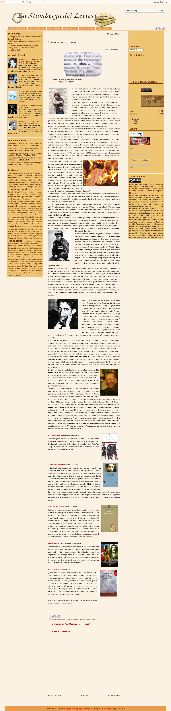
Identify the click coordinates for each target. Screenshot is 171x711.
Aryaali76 (38, 178)
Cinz (9, 184)
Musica (34, 224)
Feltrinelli (12, 201)
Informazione (38, 208)
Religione (29, 241)
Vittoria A (26, 273)
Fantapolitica (37, 197)
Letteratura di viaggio (34, 215)
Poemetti (19, 233)
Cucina (31, 190)
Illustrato (39, 203)
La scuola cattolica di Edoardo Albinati (23, 46)
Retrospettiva (13, 243)
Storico (25, 266)
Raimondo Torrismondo (33, 238)
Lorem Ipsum (30, 219)
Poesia (25, 233)
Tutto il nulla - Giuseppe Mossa (30, 91)
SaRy (33, 245)
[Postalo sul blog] (54, 616)
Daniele (10, 192)
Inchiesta (33, 206)
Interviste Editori (28, 210)
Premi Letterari (14, 236)
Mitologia (11, 224)
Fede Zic (38, 199)
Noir (9, 231)
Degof (17, 192)
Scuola (29, 248)
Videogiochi (11, 273)
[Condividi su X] (56, 616)
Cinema (39, 182)
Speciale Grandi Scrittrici (18, 252)
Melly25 (39, 221)
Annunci (18, 175)
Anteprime (28, 175)
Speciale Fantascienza (34, 250)
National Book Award (22, 229)
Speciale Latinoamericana (32, 257)
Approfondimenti (14, 178)
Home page (83, 696)
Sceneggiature (21, 248)
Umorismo (33, 268)
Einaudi (69, 619)
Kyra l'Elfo (38, 213)
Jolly (30, 213)
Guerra (17, 204)
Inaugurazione (23, 206)
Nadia (40, 224)
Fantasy (27, 199)
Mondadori (88, 619)
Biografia (11, 182)
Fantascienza (14, 199)
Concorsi (21, 187)
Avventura (38, 180)
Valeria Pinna (31, 271)
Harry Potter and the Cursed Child (21, 48)
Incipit (40, 206)
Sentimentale (37, 248)
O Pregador (97, 709)
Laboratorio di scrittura (16, 215)
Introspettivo (22, 213)
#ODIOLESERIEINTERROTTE (16, 173)
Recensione (15, 240)
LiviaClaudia (20, 219)
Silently (15, 250)
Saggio (39, 246)
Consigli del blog (34, 187)
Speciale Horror (36, 252)
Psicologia (24, 236)
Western (39, 273)
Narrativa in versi (26, 226)
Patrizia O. (12, 234)
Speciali (38, 263)
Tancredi (33, 266)
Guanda (81, 619)
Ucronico (25, 268)
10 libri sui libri (14, 50)
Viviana (33, 273)
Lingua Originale (25, 217)
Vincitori (19, 273)
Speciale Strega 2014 (27, 264)
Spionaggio (12, 266)
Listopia (35, 217)
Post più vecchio (113, 696)
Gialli (32, 201)
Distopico (11, 194)
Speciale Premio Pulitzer (27, 261)
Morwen (27, 224)
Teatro (40, 266)
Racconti (12, 238)
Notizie (15, 231)
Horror (31, 203)
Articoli (27, 178)
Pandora (39, 231)
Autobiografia (13, 180)
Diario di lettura (35, 192)
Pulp (30, 236)
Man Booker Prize (23, 221)
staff (19, 275)
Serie (10, 250)
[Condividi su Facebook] (59, 616)
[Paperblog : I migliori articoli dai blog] (136, 136)
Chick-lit (33, 182)
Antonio (38, 175)
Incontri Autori (14, 208)
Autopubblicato (26, 180)
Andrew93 (29, 173)
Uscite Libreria (20, 271)
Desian (24, 192)
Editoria (32, 194)
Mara (34, 222)
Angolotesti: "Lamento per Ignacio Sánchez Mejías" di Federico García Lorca (30, 61)
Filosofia (20, 201)
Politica (31, 233)
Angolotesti (38, 173)
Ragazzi (20, 238)
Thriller (17, 268)
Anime (10, 175)
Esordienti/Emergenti (17, 197)
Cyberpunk (38, 190)
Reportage (38, 241)
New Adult (39, 229)
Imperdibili (12, 206)
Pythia (35, 236)
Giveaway (38, 201)
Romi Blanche (24, 246)
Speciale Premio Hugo (28, 259)
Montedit (19, 224)
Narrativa (13, 226)
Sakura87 (12, 248)
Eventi (29, 197)
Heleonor (24, 203)
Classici (14, 184)
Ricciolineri (25, 243)
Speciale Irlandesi (15, 255)
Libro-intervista (13, 217)
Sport (19, 266)
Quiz (40, 236)
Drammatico (22, 194)
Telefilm (10, 268)
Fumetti (26, 201)
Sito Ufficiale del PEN (82, 421)
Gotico (10, 204)
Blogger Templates (118, 709)
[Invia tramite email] (51, 616)
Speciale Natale (13, 259)
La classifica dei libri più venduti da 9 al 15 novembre (30, 76)
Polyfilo (38, 233)
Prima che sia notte (84, 537)
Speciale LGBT (14, 257)
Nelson (32, 229)
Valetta (39, 271)
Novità (21, 231)
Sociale (22, 250)
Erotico (39, 194)
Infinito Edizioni (27, 208)
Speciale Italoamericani (33, 255)
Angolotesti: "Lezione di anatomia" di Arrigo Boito (30, 122)
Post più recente (54, 696)
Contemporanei (17, 189)
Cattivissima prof (22, 182)
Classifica (23, 184)
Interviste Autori (14, 210)
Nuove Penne (30, 231)
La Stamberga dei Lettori (55, 709)
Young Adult (12, 275)
